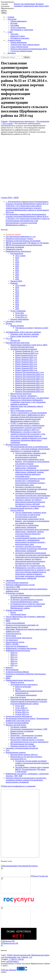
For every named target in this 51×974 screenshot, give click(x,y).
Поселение (12, 19)
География (14, 25)
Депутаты (14, 34)
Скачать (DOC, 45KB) (10, 198)
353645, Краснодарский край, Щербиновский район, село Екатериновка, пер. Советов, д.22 (25, 956)
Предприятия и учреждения (21, 30)
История (13, 23)
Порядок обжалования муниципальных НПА (28, 49)
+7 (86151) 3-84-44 (16, 959)
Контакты (12, 53)
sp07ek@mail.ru (12, 961)
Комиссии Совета (17, 36)
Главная (11, 17)
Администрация (14, 40)
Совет (10, 32)
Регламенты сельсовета (19, 38)
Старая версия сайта (30, 6)
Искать (26, 57)
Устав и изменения (18, 28)
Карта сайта (44, 6)
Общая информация (18, 21)
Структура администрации (21, 51)
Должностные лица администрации (24, 45)
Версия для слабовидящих (24, 4)
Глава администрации (19, 47)
